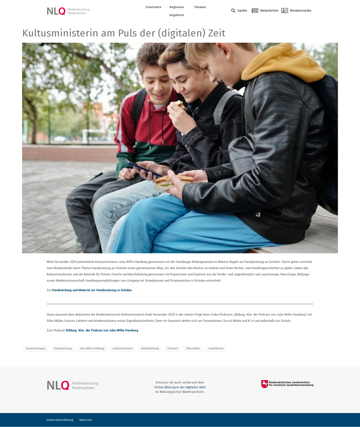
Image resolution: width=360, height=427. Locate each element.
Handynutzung (63, 348)
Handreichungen (36, 348)
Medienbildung (150, 348)
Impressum (85, 419)
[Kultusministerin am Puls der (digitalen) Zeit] (180, 148)
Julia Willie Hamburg (92, 348)
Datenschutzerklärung (60, 419)
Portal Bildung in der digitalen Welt (180, 387)
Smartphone (216, 348)
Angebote (176, 15)
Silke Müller (193, 348)
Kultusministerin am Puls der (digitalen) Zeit (123, 33)
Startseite (153, 7)
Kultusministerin (123, 348)
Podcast (172, 348)
